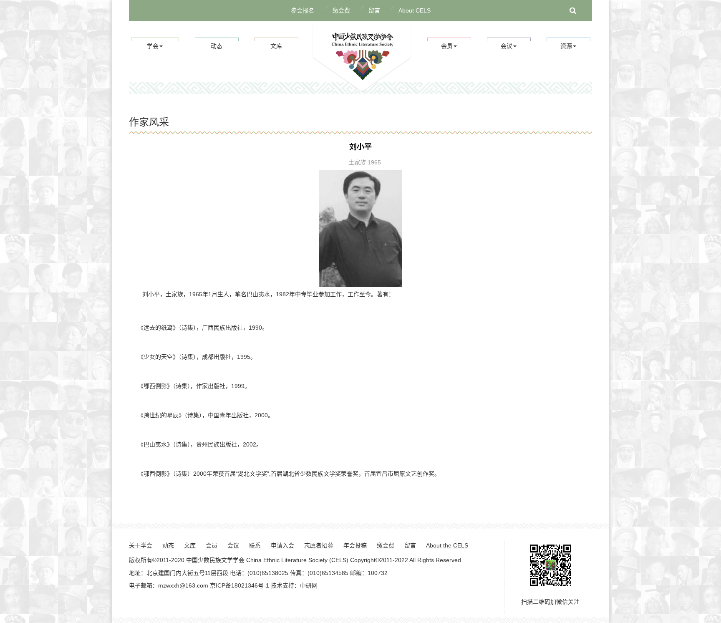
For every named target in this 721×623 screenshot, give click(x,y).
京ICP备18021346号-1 (239, 585)
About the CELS (447, 545)
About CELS (414, 10)
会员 (211, 545)
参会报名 (302, 10)
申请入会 (282, 545)
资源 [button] (566, 46)
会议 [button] (506, 46)
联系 (255, 545)
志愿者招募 (318, 545)
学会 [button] (153, 46)
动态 (216, 46)
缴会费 (341, 10)
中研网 (309, 585)
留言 (374, 10)
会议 (233, 545)
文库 (276, 46)
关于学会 (140, 545)
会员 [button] (447, 46)
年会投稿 (355, 545)
